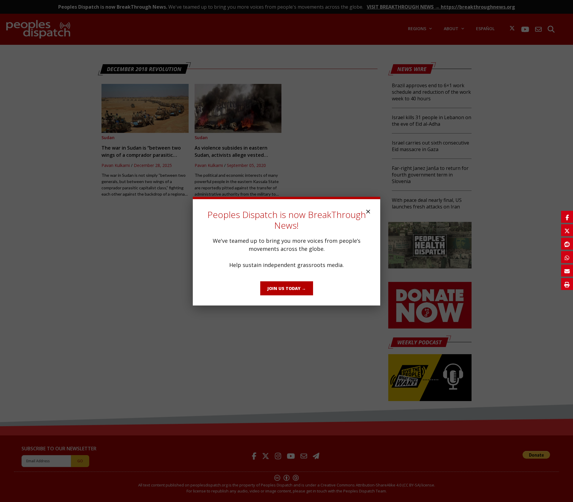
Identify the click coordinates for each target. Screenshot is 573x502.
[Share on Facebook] (567, 217)
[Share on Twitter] (567, 230)
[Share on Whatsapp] (567, 257)
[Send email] (567, 271)
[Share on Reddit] (567, 244)
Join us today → (286, 288)
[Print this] (567, 284)
